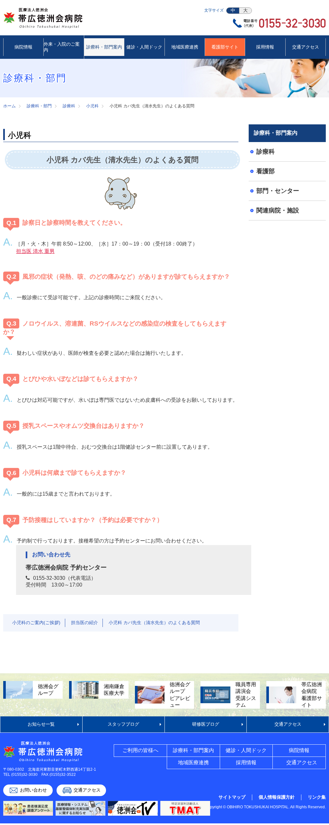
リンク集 (317, 797)
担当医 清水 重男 (35, 251)
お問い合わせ (33, 790)
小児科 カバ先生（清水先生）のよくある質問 (154, 622)
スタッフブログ (123, 724)
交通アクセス (287, 724)
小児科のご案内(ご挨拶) (36, 622)
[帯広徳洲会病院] (43, 24)
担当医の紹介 (84, 622)
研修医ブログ (205, 724)
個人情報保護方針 (277, 797)
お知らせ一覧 (41, 724)
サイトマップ (231, 797)
